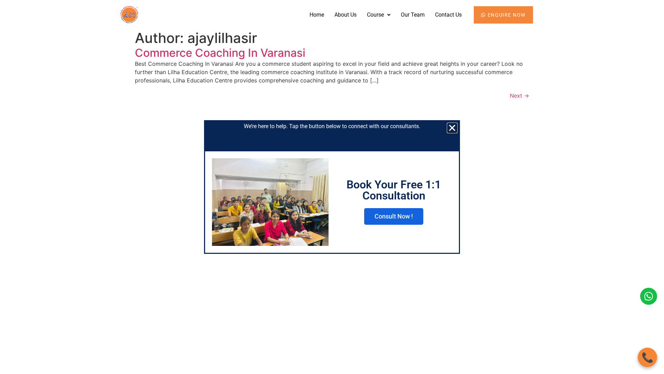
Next (519, 95)
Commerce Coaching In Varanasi (220, 53)
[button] (379, 15)
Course (375, 14)
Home (317, 14)
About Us (345, 14)
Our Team (413, 14)
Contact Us (448, 14)
